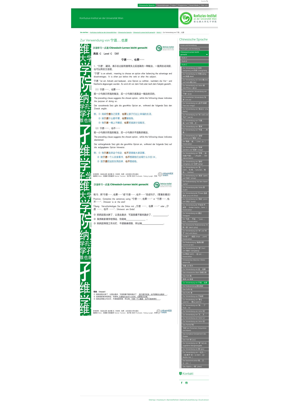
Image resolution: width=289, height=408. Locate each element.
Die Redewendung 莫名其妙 (193, 286)
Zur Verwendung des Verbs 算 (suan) (194, 188)
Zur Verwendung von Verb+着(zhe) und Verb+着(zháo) (195, 81)
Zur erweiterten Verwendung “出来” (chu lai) (194, 98)
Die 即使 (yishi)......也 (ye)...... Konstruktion (193, 255)
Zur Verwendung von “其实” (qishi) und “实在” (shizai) (195, 177)
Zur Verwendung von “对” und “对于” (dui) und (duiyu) (195, 232)
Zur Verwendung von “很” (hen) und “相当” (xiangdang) (194, 249)
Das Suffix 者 (187, 293)
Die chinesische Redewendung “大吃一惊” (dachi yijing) (195, 226)
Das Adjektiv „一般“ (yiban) (192, 366)
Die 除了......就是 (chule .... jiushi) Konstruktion (195, 238)
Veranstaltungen (163, 5)
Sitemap (152, 400)
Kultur (173, 5)
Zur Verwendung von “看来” (193, 126)
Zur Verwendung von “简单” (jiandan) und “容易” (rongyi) (193, 148)
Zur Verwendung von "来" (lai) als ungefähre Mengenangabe (195, 344)
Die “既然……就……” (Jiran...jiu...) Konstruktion (194, 142)
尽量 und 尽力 (188, 266)
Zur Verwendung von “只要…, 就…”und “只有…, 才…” (193, 122)
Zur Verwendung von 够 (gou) (193, 349)
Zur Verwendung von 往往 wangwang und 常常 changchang (195, 69)
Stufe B (184, 61)
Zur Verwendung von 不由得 (193, 296)
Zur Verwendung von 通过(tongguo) (192, 214)
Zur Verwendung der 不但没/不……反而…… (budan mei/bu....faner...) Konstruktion (195, 207)
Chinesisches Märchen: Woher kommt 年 (194, 261)
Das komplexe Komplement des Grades (194, 335)
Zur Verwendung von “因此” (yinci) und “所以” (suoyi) (195, 200)
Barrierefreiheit (172, 400)
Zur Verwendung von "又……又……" (195, 315)
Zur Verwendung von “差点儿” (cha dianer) (195, 110)
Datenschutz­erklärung (188, 400)
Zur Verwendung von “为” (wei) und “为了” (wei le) (195, 116)
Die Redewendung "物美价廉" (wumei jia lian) (193, 243)
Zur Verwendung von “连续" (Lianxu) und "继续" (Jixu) (193, 137)
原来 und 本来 (188, 279)
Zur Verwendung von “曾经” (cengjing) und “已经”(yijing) (193, 163)
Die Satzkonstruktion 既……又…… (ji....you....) (194, 362)
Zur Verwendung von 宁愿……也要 (195, 283)
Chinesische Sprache (147, 5)
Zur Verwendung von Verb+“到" (194, 311)
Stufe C (159, 32)
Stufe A (184, 58)
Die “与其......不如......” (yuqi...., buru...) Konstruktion (194, 220)
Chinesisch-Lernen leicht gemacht (144, 32)
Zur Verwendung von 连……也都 (194, 269)
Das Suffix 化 (187, 289)
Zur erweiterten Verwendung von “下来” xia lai (195, 92)
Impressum (161, 400)
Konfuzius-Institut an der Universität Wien (101, 18)
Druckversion (204, 400)
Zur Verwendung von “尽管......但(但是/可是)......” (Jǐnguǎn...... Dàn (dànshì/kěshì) (195, 155)
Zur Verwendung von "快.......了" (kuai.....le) (194, 306)
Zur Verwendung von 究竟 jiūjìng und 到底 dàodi (194, 75)
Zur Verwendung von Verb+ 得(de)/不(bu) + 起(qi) (194, 87)
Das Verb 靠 (187, 276)
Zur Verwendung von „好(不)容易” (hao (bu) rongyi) (195, 104)
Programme (182, 5)
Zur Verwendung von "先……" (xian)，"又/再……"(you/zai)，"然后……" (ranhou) (194, 169)
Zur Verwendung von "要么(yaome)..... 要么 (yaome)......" (193, 301)
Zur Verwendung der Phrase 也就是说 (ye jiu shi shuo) (195, 194)
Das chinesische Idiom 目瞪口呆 (195, 272)
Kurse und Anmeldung (188, 45)
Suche (203, 1)
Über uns (204, 5)
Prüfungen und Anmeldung (190, 49)
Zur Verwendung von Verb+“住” (194, 321)
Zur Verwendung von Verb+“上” (194, 318)
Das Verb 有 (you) (189, 340)
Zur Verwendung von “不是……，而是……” (195, 131)
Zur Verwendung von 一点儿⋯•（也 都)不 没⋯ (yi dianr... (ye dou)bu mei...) (194, 354)
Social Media (194, 5)
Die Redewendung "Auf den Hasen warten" (195, 183)
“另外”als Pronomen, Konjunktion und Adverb (194, 329)
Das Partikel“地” (188, 325)
